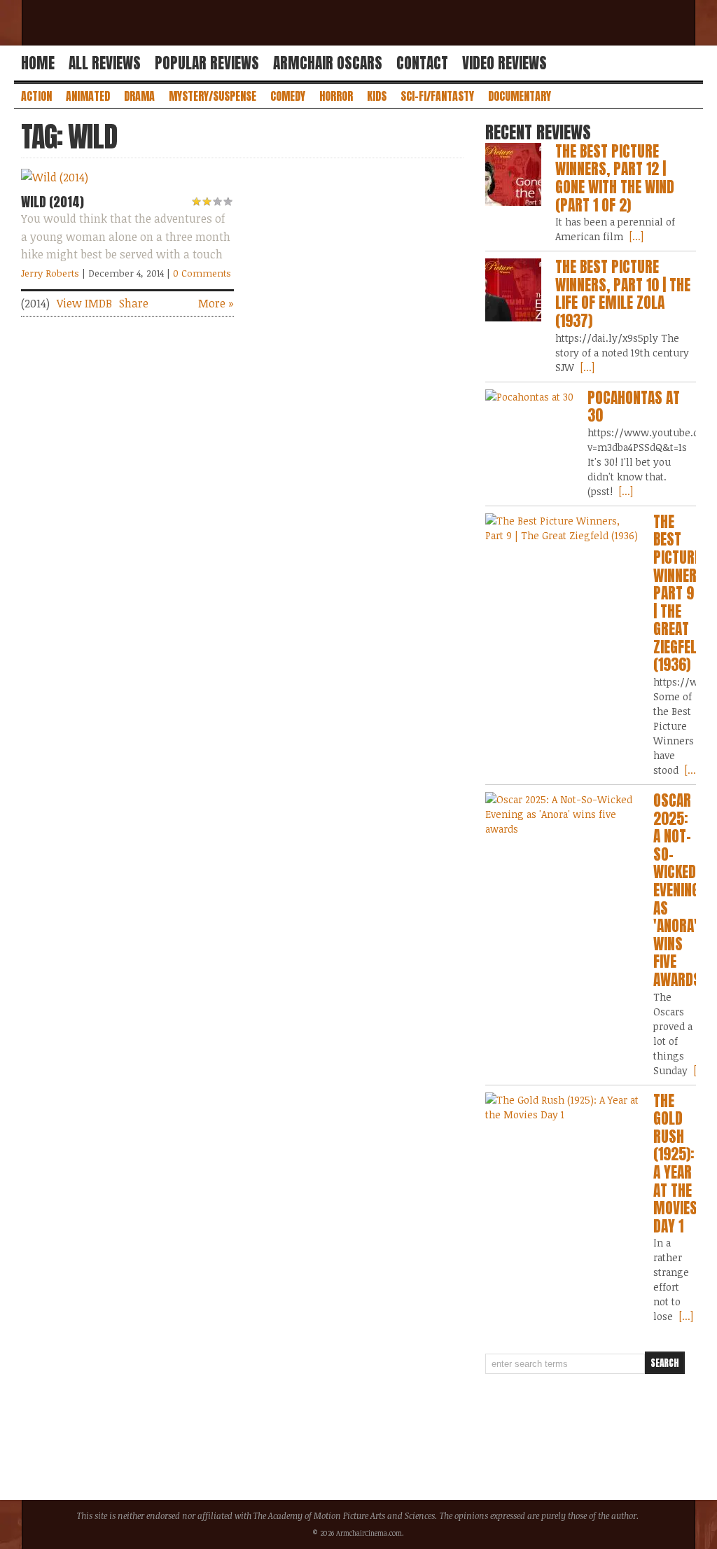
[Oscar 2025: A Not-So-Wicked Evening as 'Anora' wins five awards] (562, 814)
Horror (336, 96)
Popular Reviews (207, 63)
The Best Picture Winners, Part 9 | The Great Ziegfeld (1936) (680, 593)
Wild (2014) (52, 201)
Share (133, 303)
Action (36, 96)
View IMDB (84, 303)
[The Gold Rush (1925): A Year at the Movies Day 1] (562, 1107)
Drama (139, 96)
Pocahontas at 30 (633, 407)
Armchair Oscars (327, 63)
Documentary (519, 96)
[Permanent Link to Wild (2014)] (54, 177)
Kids (377, 96)
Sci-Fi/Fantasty (437, 96)
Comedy (287, 96)
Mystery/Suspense (212, 96)
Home (38, 63)
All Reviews (105, 63)
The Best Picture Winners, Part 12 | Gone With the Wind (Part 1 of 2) (614, 178)
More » (216, 303)
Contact (422, 63)
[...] (635, 236)
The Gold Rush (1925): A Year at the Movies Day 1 (675, 1163)
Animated (88, 96)
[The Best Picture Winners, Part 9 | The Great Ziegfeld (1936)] (562, 528)
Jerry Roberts (50, 273)
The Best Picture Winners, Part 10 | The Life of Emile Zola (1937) (622, 294)
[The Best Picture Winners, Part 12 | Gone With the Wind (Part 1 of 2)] (513, 174)
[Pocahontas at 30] (529, 396)
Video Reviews (504, 63)
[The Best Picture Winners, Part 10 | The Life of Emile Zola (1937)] (513, 289)
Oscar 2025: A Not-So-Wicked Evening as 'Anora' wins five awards (677, 890)
